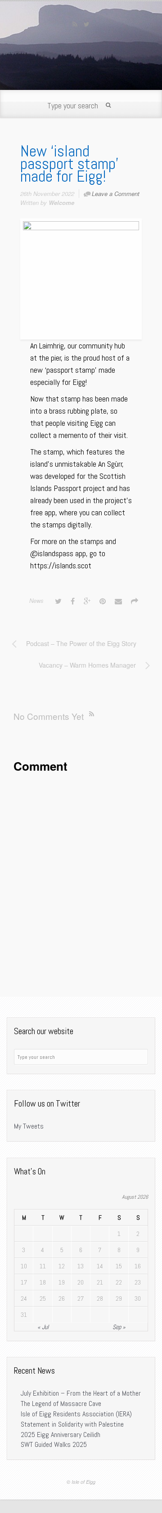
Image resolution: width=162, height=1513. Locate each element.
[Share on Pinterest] (102, 601)
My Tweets (29, 1126)
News (36, 600)
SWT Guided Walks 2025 (54, 1444)
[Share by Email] (118, 601)
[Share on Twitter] (58, 601)
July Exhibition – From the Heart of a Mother (81, 1393)
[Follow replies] (93, 713)
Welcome (61, 202)
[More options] (134, 601)
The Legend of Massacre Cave (61, 1403)
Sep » (119, 1327)
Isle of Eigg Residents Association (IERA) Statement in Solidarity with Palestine (76, 1419)
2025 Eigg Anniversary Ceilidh (60, 1434)
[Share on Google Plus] (87, 601)
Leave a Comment (116, 193)
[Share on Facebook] (72, 601)
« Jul (43, 1327)
